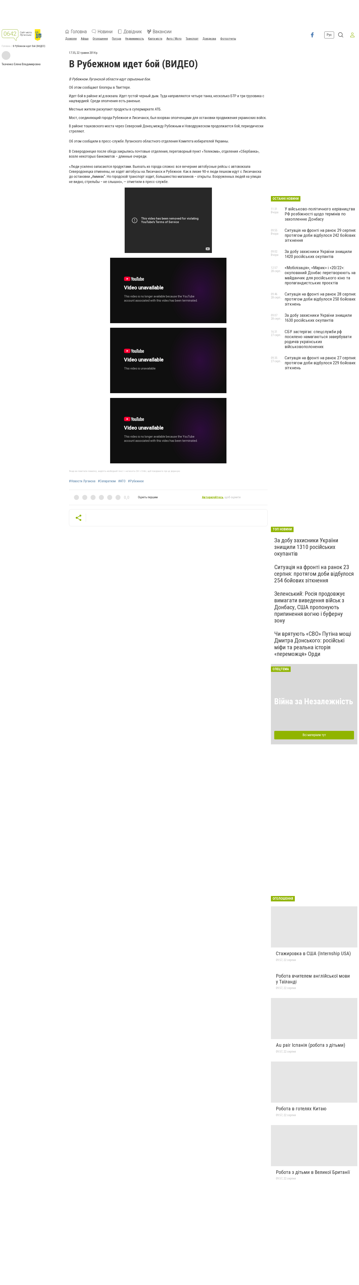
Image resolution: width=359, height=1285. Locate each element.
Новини (105, 31)
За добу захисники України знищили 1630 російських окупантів (318, 318)
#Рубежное (136, 481)
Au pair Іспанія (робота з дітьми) (310, 1045)
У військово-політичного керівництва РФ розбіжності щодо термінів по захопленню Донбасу (320, 213)
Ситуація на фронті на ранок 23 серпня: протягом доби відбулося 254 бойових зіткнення (314, 574)
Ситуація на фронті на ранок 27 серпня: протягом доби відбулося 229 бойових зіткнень (320, 362)
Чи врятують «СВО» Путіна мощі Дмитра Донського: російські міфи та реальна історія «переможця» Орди (312, 643)
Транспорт (192, 38)
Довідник (132, 31)
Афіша (85, 38)
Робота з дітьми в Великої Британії (313, 1172)
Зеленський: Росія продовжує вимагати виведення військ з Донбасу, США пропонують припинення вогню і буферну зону (309, 607)
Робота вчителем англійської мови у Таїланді (313, 979)
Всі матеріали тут (314, 735)
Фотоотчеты (228, 38)
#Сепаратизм (107, 481)
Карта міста (155, 38)
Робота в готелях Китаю (301, 1109)
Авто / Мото (174, 38)
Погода (116, 38)
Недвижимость (134, 38)
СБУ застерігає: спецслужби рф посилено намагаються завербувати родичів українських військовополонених (318, 339)
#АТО (121, 481)
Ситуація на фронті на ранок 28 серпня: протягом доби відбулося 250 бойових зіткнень (320, 299)
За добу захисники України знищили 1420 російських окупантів (318, 254)
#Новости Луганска (82, 481)
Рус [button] (329, 35)
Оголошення (100, 38)
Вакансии (162, 31)
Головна (79, 31)
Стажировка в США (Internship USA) (313, 953)
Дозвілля (71, 38)
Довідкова (209, 38)
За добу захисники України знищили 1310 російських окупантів (306, 547)
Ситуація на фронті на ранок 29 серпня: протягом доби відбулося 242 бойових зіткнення (320, 235)
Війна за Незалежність (313, 701)
